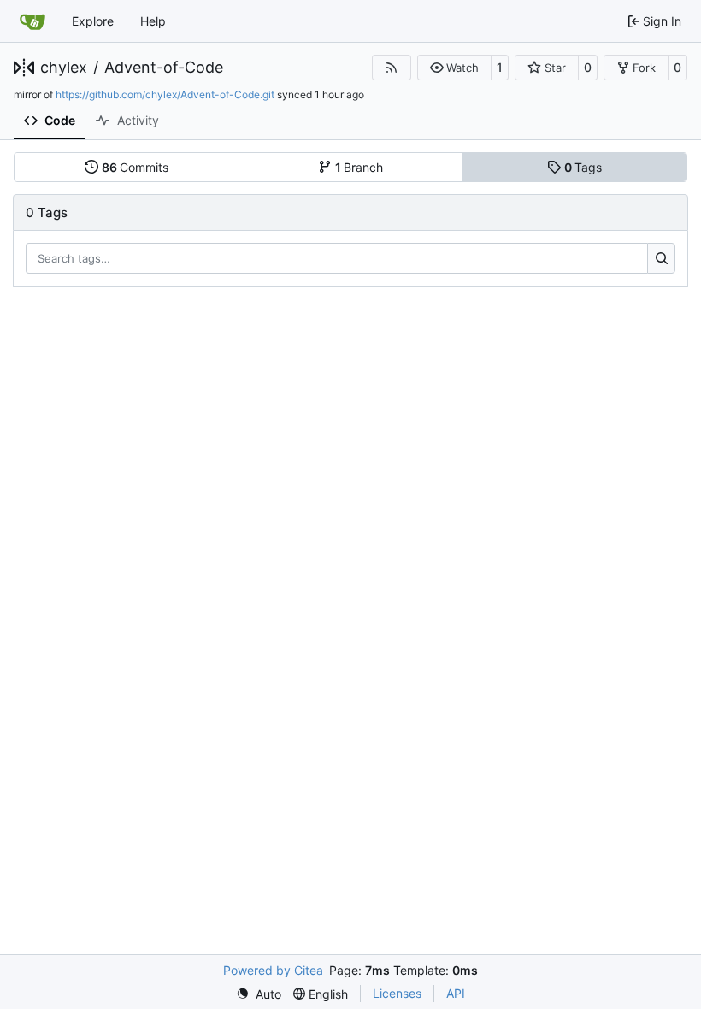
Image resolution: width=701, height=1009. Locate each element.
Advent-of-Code (163, 67)
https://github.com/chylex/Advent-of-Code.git (165, 94)
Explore (93, 21)
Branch (359, 167)
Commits (135, 167)
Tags (583, 167)
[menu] (258, 994)
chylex (63, 67)
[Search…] (661, 258)
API (455, 993)
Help (153, 21)
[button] (454, 67)
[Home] (32, 21)
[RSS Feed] (391, 67)
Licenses (397, 993)
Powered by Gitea (273, 970)
